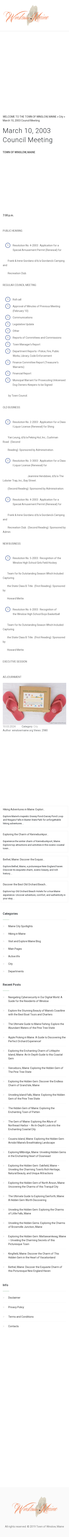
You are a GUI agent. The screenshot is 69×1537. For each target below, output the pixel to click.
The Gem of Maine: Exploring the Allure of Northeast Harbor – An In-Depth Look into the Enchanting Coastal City (34, 1125)
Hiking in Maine (17, 933)
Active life (14, 956)
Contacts (13, 1326)
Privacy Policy (16, 1307)
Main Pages (15, 948)
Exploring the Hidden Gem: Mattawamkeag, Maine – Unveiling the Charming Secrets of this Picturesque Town (37, 1240)
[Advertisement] (34, 76)
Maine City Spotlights (20, 926)
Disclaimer (14, 1297)
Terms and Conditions (21, 1316)
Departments (16, 971)
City (10, 963)
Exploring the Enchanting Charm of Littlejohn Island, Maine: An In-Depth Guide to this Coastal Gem (35, 1054)
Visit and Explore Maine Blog (24, 941)
